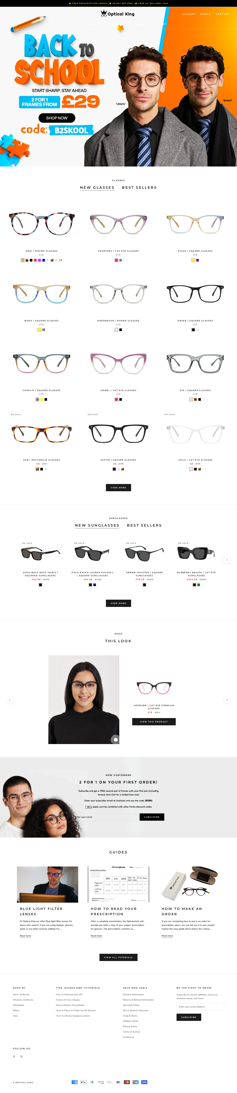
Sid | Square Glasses (195, 390)
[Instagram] (21, 1056)
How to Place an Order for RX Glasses (76, 1010)
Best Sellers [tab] (139, 187)
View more (118, 603)
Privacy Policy (130, 1026)
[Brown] (195, 399)
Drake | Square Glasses (195, 320)
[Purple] (197, 260)
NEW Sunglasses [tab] (97, 525)
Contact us (128, 1037)
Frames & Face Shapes (68, 999)
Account (189, 14)
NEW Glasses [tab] (97, 187)
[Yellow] (193, 260)
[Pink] (35, 260)
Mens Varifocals (21, 994)
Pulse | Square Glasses (195, 251)
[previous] (10, 559)
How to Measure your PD (69, 994)
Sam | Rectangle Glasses (41, 460)
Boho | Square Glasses (42, 320)
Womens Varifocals (23, 999)
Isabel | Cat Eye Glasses (118, 390)
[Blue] (43, 260)
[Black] (31, 260)
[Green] (198, 585)
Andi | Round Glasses (42, 251)
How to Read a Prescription (70, 1005)
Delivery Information (133, 994)
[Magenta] (39, 260)
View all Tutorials (118, 957)
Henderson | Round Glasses (118, 320)
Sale (15, 1015)
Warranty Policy (131, 1005)
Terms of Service (131, 1031)
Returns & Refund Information (138, 999)
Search (205, 14)
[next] (227, 559)
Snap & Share (130, 1015)
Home (74, 24)
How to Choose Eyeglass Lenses (73, 1015)
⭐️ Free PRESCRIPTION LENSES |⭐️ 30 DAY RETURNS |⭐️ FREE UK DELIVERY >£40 (118, 3)
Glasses (92, 24)
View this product (154, 721)
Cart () (222, 14)
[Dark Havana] (27, 260)
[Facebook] (14, 1056)
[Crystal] (48, 260)
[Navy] (94, 585)
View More (118, 487)
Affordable (18, 1005)
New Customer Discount (135, 1010)
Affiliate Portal (130, 1021)
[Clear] (56, 260)
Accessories (141, 24)
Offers (16, 1010)
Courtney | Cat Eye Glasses (118, 251)
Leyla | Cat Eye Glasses (195, 460)
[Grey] (120, 260)
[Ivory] (60, 260)
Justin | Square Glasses (118, 460)
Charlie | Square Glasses (42, 390)
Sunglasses (114, 24)
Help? (162, 24)
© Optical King (23, 1082)
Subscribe (152, 817)
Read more (25, 935)
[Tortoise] (52, 260)
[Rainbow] (22, 260)
